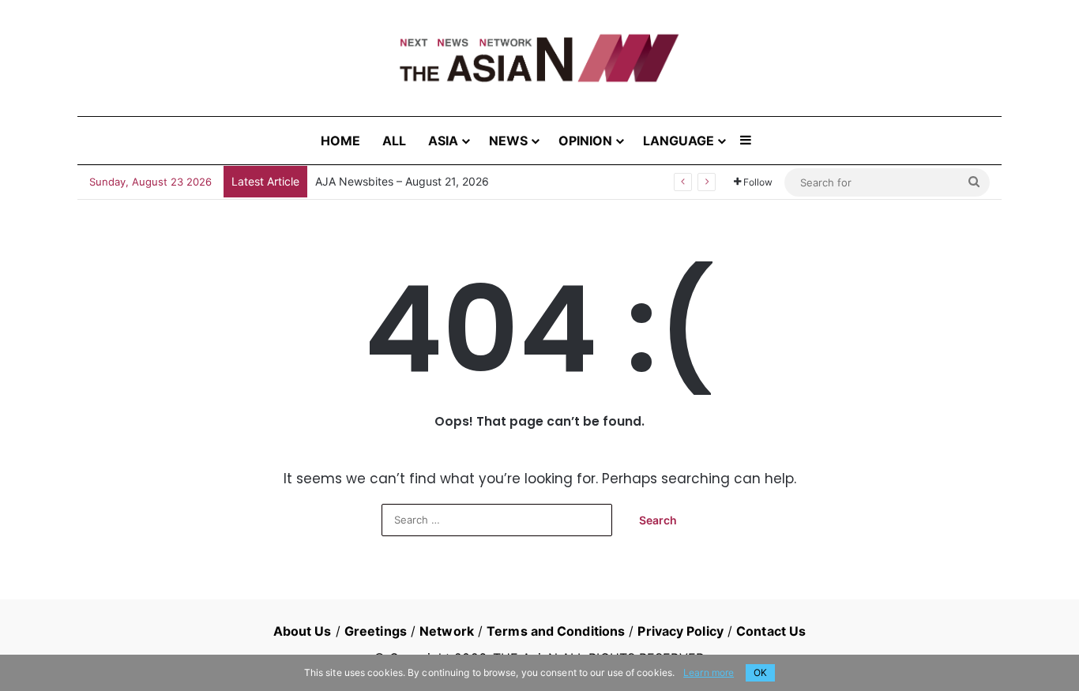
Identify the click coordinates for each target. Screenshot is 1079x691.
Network (446, 631)
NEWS (508, 140)
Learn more (708, 672)
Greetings (375, 631)
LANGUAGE (678, 140)
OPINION (585, 140)
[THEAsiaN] (539, 58)
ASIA (443, 140)
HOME (340, 140)
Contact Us (771, 631)
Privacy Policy (680, 631)
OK (760, 672)
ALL (394, 140)
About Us (302, 631)
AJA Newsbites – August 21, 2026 (402, 181)
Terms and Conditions (556, 631)
